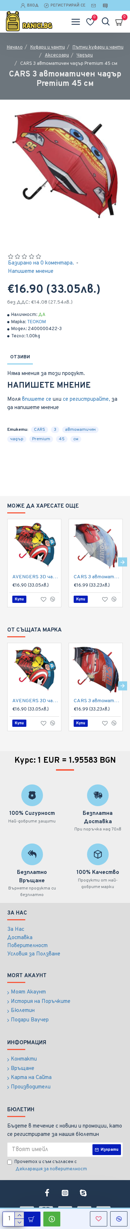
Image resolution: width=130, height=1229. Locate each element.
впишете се (36, 399)
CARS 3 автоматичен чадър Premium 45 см (97, 577)
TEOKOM (36, 322)
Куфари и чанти (47, 47)
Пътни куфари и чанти (98, 47)
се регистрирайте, (86, 399)
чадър (16, 439)
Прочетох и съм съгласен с (50, 1165)
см (75, 439)
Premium (41, 439)
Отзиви (20, 357)
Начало (15, 47)
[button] (7, 562)
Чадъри (85, 55)
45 (62, 439)
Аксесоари (57, 55)
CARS (39, 430)
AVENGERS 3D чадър (35, 577)
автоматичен (80, 430)
